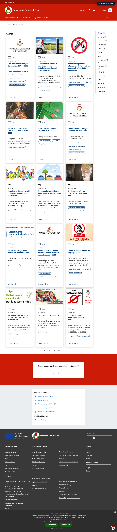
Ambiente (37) (102, 37)
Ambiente (62, 458)
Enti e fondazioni (10, 462)
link (76, 521)
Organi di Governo (10, 452)
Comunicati (89, 455)
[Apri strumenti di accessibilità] (113, 528)
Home (9, 25)
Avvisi (88, 458)
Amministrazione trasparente (68, 481)
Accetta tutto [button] (51, 525)
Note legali (62, 491)
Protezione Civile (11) (103, 67)
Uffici (6, 458)
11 (59, 350)
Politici (7, 465)
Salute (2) (101, 72)
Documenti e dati (10, 472)
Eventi (88, 471)
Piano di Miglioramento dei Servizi (69, 498)
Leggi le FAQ (35, 485)
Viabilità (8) (101, 91)
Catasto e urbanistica (38, 462)
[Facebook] (88, 10)
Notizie (88, 452)
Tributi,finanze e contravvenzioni (69, 455)
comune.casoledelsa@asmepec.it (18, 494)
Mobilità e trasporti (38, 468)
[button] (58, 529)
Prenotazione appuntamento (41, 478)
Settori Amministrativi (12, 455)
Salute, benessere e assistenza (68, 462)
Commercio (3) (102, 41)
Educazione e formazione (66, 452)
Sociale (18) (101, 76)
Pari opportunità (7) (103, 61)
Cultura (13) (101, 48)
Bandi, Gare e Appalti (38, 458)
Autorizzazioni (63, 465)
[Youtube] (93, 10)
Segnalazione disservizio (39, 482)
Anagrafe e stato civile (39, 452)
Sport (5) (100, 80)
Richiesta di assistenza (39, 488)
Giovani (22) (101, 56)
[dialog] (58, 521)
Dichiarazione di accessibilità (68, 494)
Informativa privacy (65, 485)
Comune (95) (102, 45)
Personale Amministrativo (13, 468)
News (15, 25)
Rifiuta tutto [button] (66, 525)
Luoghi (88, 468)
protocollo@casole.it (11, 499)
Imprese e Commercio (38, 455)
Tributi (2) (101, 83)
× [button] (115, 512)
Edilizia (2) (101, 52)
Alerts (14, 57)
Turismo (34, 465)
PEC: (6, 494)
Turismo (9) (101, 87)
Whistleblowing (63, 488)
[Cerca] (110, 10)
